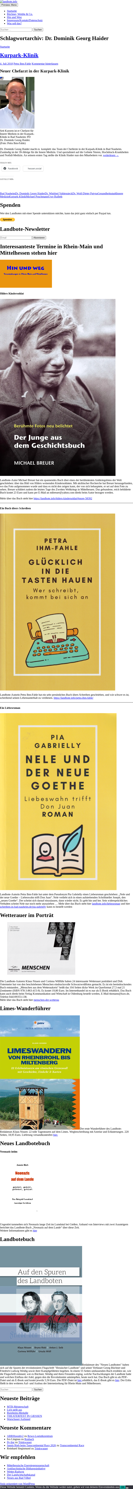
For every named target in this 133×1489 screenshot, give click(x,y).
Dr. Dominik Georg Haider (30, 193)
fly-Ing (10, 1442)
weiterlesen (111, 155)
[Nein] (127, 1487)
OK (122, 1487)
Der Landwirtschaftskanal (21, 1474)
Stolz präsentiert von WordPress (17, 1483)
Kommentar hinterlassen (45, 63)
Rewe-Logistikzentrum (40, 1436)
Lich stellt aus (14, 1409)
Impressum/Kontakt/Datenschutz (25, 20)
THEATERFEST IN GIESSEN (24, 1416)
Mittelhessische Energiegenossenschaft (28, 1465)
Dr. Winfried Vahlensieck (58, 193)
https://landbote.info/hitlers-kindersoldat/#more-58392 (63, 498)
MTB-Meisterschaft (17, 1406)
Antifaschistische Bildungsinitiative (26, 1468)
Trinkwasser (25, 1442)
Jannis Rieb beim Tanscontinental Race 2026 (31, 1445)
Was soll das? (14, 23)
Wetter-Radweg (15, 1471)
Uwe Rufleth (55, 196)
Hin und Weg (14, 17)
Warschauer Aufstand (18, 1419)
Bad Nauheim (7, 193)
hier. (55, 1134)
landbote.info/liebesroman (106, 903)
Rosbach (29, 1439)
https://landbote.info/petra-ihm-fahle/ (73, 697)
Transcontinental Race (72, 1445)
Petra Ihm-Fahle (22, 63)
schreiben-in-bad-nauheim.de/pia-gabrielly (23, 906)
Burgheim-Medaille (17, 1412)
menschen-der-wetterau (46, 999)
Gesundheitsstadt (107, 193)
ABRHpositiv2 (15, 1436)
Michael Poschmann (37, 196)
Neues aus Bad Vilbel (19, 1477)
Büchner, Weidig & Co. (20, 14)
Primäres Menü (9, 5)
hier (35, 1230)
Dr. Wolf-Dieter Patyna (85, 193)
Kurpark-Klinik (19, 55)
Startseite (12, 11)
